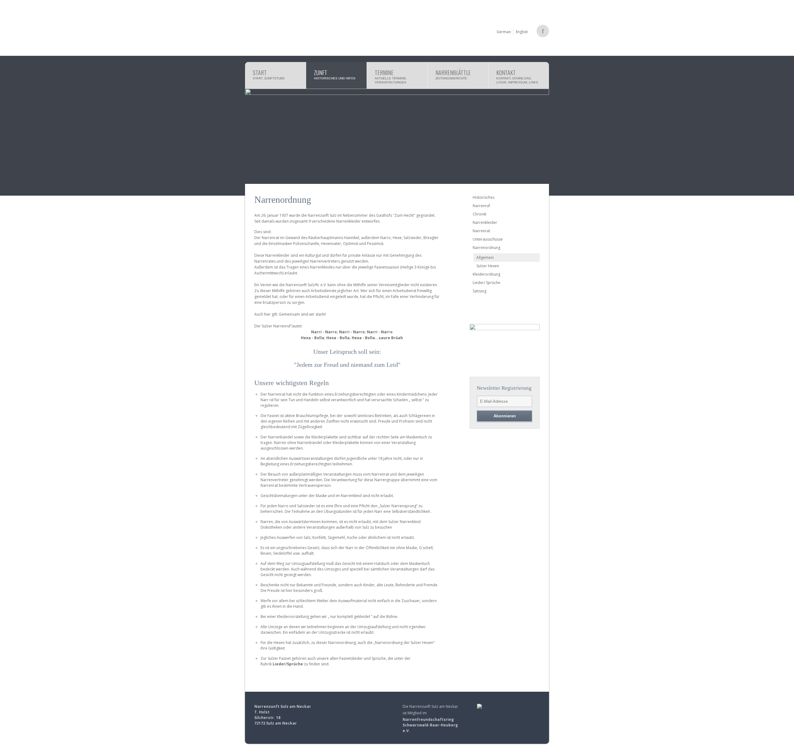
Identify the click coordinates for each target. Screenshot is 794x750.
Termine (391, 76)
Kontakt (517, 76)
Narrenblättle (453, 74)
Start (269, 74)
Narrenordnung (486, 247)
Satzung (479, 291)
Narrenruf (481, 205)
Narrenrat (481, 230)
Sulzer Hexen (487, 265)
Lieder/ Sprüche (486, 282)
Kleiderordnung (486, 274)
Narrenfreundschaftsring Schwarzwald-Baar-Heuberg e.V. (430, 725)
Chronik (479, 214)
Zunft (334, 74)
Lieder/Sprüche (288, 664)
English (522, 31)
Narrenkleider (485, 222)
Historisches (483, 197)
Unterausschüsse (488, 239)
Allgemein (485, 257)
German (504, 31)
